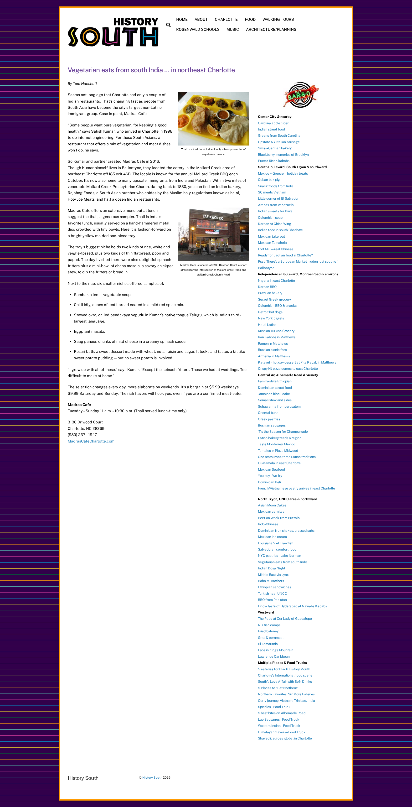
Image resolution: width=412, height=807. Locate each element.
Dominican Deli (269, 482)
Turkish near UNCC (272, 593)
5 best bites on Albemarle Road (281, 713)
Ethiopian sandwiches (274, 587)
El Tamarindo (268, 644)
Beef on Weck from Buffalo (279, 518)
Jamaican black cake (274, 394)
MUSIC (233, 29)
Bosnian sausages (272, 425)
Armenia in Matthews (274, 356)
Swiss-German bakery (275, 148)
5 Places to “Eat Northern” (278, 688)
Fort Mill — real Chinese (275, 249)
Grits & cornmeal (270, 638)
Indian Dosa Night (271, 568)
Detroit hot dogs (270, 312)
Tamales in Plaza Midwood (278, 451)
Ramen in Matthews (273, 343)
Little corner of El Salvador (278, 198)
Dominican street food (275, 388)
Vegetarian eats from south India (283, 562)
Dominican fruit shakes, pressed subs (286, 530)
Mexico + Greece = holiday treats (283, 173)
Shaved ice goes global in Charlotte (285, 738)
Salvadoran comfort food (277, 549)
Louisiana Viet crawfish (275, 543)
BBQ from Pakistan (272, 600)
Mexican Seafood (271, 469)
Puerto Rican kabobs (273, 161)
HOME (182, 19)
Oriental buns (268, 413)
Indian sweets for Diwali (276, 211)
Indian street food (271, 129)
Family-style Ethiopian (275, 381)
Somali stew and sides (275, 400)
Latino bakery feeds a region (279, 438)
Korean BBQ (267, 287)
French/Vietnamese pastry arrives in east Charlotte (296, 488)
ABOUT (201, 19)
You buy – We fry (270, 476)
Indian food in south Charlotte (280, 230)
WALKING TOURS (278, 19)
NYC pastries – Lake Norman (279, 555)
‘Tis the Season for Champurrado (283, 431)
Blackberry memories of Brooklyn (283, 154)
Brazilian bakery (270, 293)
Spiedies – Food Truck (274, 707)
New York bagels (271, 318)
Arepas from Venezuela (276, 205)
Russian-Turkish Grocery (276, 331)
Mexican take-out (271, 236)
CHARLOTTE (226, 19)
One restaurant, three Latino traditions (287, 457)
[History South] (114, 44)
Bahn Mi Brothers (271, 581)
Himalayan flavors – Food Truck (281, 732)
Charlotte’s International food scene (285, 675)
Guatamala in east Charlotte (279, 463)
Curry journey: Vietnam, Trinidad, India (286, 701)
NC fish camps (269, 625)
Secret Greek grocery (274, 299)
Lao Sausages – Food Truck (278, 719)
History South (152, 777)
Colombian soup (270, 217)
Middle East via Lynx (273, 575)
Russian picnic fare (272, 350)
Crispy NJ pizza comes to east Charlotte (288, 368)
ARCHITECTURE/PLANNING (271, 29)
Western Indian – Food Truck (279, 726)
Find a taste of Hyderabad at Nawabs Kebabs (292, 606)
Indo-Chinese (268, 524)
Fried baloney (268, 631)
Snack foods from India (276, 186)
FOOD (250, 19)
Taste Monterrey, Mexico (276, 444)
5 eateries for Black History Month (284, 669)
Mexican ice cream (272, 537)
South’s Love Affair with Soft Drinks (285, 681)
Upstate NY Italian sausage (279, 142)
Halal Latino (267, 325)
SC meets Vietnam (272, 192)
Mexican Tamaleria (272, 243)
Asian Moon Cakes (272, 505)
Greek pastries (269, 419)
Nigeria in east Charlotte (276, 280)
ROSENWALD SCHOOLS (198, 29)
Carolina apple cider (273, 123)
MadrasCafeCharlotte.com (91, 441)
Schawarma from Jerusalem (279, 406)
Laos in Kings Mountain (275, 650)
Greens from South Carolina (279, 135)
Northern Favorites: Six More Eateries (286, 694)
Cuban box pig (269, 180)
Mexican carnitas (271, 511)
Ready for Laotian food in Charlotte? (285, 255)
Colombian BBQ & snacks (277, 305)
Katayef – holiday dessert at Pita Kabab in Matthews (297, 362)
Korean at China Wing (274, 224)
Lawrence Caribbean (274, 656)
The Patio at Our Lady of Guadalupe (285, 618)
